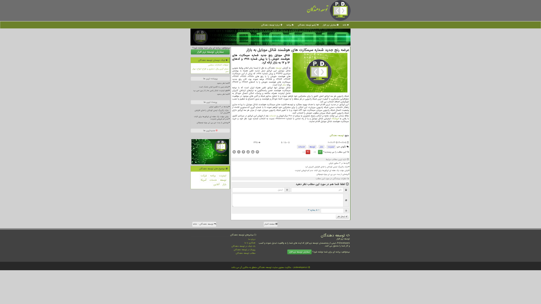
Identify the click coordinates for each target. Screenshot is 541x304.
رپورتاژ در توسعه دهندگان (244, 249)
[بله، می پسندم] (320, 152)
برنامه (289, 24)
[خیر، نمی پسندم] (308, 152)
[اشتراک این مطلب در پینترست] (257, 152)
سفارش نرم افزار (330, 24)
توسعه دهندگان (317, 10)
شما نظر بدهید (223, 83)
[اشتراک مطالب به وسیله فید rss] (234, 152)
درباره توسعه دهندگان (271, 24)
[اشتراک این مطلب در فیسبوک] (243, 152)
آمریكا (203, 180)
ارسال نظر (341, 216)
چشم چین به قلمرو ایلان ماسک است (214, 87)
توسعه (278, 68)
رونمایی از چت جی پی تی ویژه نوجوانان (332, 174)
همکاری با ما (249, 242)
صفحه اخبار (269, 224)
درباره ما (251, 239)
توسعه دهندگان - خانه (203, 224)
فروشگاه (335, 118)
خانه (345, 24)
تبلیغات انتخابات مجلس (218, 64)
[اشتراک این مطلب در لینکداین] (253, 152)
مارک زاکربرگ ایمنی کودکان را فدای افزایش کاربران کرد (326, 167)
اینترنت (331, 146)
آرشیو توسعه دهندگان (307, 24)
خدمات (272, 116)
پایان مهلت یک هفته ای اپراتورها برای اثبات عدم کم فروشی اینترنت (321, 170)
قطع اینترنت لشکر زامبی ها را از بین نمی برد (211, 90)
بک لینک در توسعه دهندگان (243, 246)
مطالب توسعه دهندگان (245, 253)
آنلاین (216, 184)
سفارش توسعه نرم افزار (210, 52)
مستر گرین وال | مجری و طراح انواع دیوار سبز (210, 70)
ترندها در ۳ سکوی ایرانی (338, 163)
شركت (204, 176)
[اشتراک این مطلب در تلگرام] (248, 152)
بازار (284, 85)
